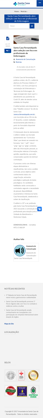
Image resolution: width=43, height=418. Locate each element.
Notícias (24, 11)
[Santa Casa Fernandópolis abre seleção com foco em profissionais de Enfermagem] (7, 38)
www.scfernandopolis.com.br (24, 114)
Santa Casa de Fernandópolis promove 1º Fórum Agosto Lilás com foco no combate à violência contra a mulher (21, 304)
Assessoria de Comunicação (25, 59)
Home (16, 11)
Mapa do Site (9, 324)
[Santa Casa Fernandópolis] (21, 4)
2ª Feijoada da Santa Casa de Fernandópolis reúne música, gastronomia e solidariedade (21, 296)
